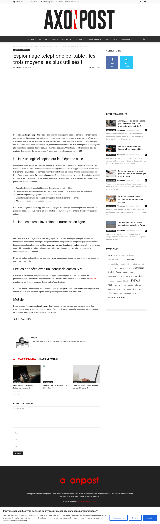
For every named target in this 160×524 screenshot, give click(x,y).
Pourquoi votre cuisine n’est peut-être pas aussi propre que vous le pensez (132, 174)
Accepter (149, 518)
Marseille (126, 281)
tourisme (137, 289)
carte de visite (113, 260)
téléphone (113, 293)
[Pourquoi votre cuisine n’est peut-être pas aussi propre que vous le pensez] (111, 173)
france (118, 272)
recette (130, 285)
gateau (125, 272)
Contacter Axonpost (71, 2)
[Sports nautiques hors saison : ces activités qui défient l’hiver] (111, 224)
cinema (130, 259)
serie (119, 289)
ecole (110, 268)
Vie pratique (125, 39)
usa (121, 293)
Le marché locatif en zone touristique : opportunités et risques (130, 199)
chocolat (123, 260)
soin (123, 289)
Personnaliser (118, 518)
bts (127, 256)
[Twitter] (145, 1)
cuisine (129, 264)
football (111, 272)
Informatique (26, 50)
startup (129, 289)
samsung (111, 289)
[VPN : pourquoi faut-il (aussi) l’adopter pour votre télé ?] (26, 374)
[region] (80, 515)
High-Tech (65, 39)
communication (113, 264)
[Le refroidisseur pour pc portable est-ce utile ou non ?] (86, 374)
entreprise (138, 268)
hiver (123, 276)
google (132, 272)
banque (121, 256)
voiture (111, 297)
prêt (120, 285)
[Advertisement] (57, 127)
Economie (43, 39)
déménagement (138, 264)
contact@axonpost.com (86, 501)
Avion (115, 256)
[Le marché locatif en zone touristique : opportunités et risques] (111, 199)
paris (115, 285)
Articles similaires (24, 359)
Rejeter (135, 518)
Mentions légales (46, 2)
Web (54, 39)
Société (31, 39)
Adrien (18, 67)
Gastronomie (110, 39)
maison (119, 281)
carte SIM (93, 279)
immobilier (139, 276)
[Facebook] (141, 1)
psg (125, 285)
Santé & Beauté (93, 39)
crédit (123, 264)
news (135, 280)
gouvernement (114, 276)
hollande (129, 276)
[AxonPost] (80, 20)
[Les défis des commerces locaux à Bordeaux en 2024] (111, 148)
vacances (127, 293)
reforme (138, 285)
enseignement (126, 268)
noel (110, 285)
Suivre (126, 57)
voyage (120, 297)
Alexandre (121, 130)
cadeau (132, 255)
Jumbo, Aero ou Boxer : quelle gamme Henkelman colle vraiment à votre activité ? (131, 123)
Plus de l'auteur (48, 359)
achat (110, 256)
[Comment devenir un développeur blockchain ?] (56, 374)
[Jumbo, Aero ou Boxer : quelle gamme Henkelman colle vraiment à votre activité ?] (111, 123)
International (111, 130)
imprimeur (111, 281)
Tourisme (78, 39)
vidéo (135, 293)
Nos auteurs (59, 2)
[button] (144, 39)
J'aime (112, 57)
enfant (116, 268)
